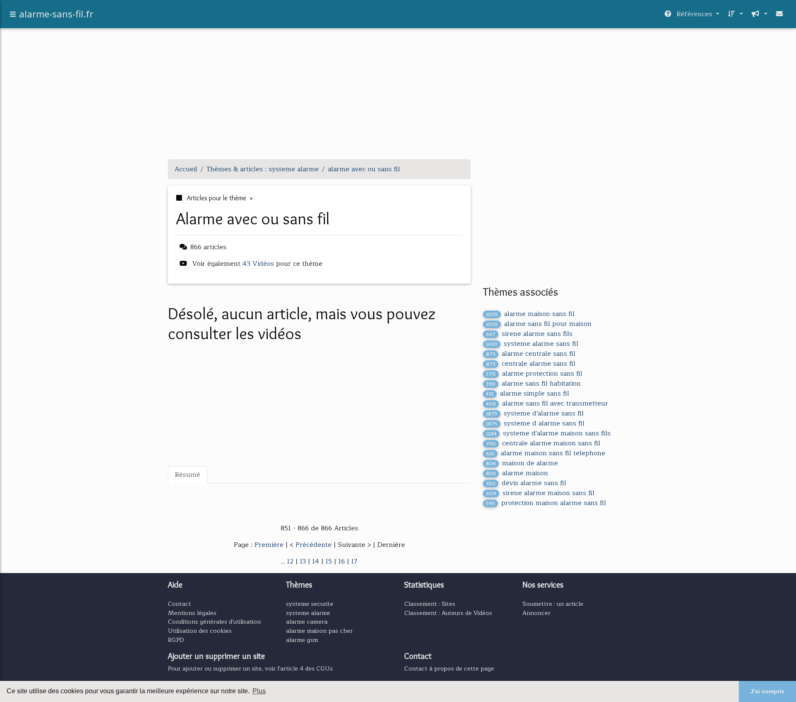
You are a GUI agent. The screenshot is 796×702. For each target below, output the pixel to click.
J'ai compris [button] (767, 691)
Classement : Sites (429, 604)
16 (341, 561)
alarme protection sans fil (534, 373)
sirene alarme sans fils (529, 333)
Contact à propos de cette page (449, 668)
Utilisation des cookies (200, 631)
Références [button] (694, 14)
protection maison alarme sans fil (546, 503)
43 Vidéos (259, 263)
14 (315, 561)
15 (328, 561)
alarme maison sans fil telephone (545, 453)
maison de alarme (522, 463)
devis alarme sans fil (526, 483)
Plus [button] (259, 691)
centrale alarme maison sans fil (543, 443)
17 (354, 561)
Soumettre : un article (552, 604)
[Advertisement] (398, 94)
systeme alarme (308, 613)
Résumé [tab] (187, 474)
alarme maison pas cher (319, 631)
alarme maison (517, 473)
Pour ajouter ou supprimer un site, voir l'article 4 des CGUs (250, 668)
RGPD (176, 640)
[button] (734, 14)
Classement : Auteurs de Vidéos (448, 613)
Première (270, 544)
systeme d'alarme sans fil (535, 413)
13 (303, 561)
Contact (179, 604)
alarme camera (307, 622)
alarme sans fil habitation (533, 383)
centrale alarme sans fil (530, 363)
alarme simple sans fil (527, 393)
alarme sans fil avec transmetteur (547, 403)
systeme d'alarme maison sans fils (548, 433)
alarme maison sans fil (530, 313)
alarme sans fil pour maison (539, 323)
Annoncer (536, 613)
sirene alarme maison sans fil (540, 493)
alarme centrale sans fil (530, 353)
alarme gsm (302, 640)
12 (290, 561)
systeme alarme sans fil (532, 343)
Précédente (315, 544)
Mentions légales (192, 613)
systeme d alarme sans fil (535, 423)
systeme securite (309, 604)
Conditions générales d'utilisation (214, 622)
